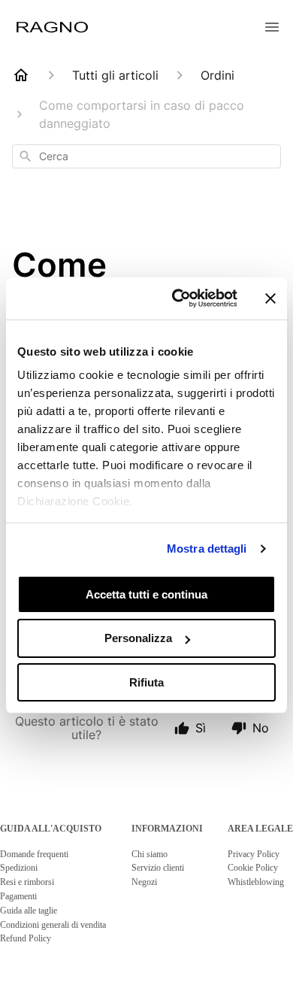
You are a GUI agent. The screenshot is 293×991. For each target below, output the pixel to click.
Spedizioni (19, 867)
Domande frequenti (34, 854)
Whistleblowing (256, 882)
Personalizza (138, 638)
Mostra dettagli (207, 548)
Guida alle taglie (28, 910)
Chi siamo (149, 854)
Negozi (144, 882)
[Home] (21, 75)
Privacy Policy (253, 854)
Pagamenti (18, 896)
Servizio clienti (157, 867)
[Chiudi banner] (270, 298)
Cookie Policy (253, 867)
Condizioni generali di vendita (53, 925)
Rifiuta (146, 682)
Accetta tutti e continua (146, 593)
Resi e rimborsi (27, 882)
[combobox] (146, 156)
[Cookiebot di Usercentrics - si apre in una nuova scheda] (177, 298)
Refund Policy (25, 938)
